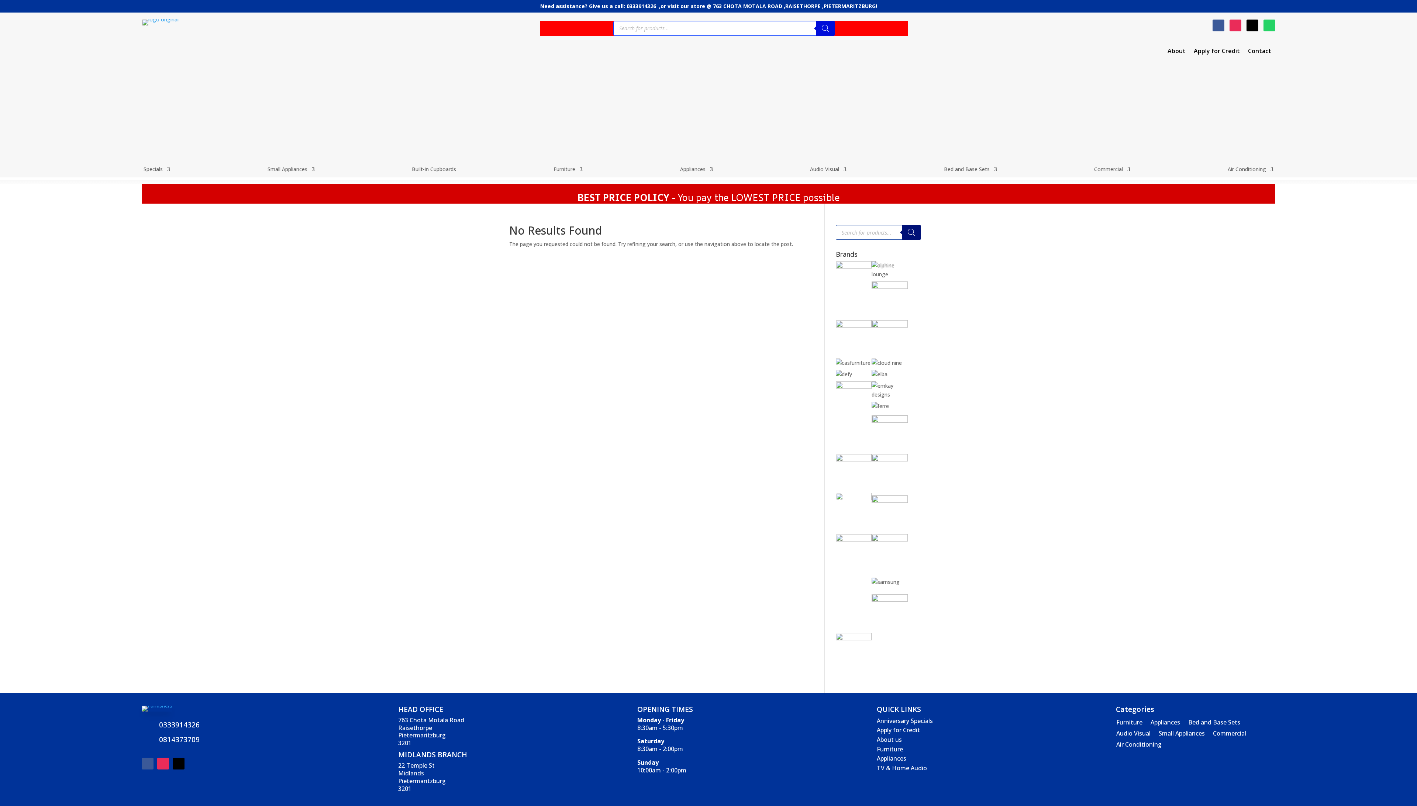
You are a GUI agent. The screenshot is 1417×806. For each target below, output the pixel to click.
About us (889, 740)
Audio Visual (824, 170)
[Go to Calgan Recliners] (890, 325)
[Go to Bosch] (854, 325)
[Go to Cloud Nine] (887, 362)
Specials (153, 170)
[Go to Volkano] (890, 599)
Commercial (1108, 170)
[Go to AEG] (854, 266)
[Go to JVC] (854, 498)
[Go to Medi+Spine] (854, 539)
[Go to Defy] (844, 374)
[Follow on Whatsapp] (1269, 25)
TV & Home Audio (902, 768)
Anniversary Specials (905, 721)
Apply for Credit (1217, 51)
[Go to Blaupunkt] (890, 286)
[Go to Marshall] (890, 500)
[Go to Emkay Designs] (890, 394)
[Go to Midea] (890, 539)
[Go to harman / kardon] (854, 459)
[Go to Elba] (879, 374)
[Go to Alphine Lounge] (890, 274)
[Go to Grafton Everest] (890, 420)
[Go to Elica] (854, 386)
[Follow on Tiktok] (1252, 25)
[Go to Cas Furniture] (853, 362)
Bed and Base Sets (967, 170)
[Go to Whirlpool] (854, 638)
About (1177, 51)
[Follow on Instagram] (1235, 25)
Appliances (693, 170)
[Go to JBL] (890, 459)
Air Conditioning (1247, 170)
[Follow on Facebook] (1218, 25)
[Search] (825, 28)
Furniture (564, 170)
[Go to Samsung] (886, 581)
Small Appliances (287, 170)
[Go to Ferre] (880, 405)
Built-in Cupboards (434, 170)
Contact (1259, 51)
